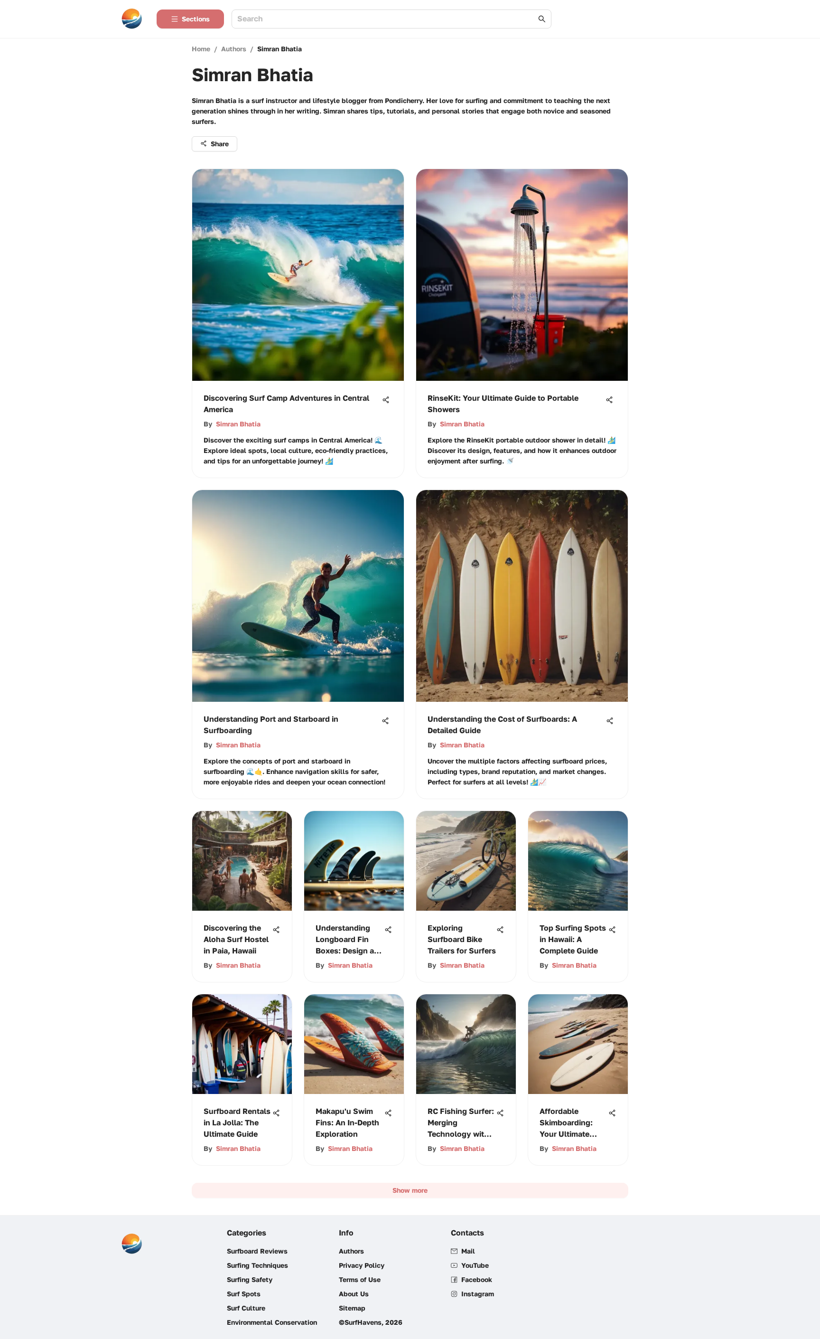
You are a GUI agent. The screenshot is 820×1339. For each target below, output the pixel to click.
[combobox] (386, 19)
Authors (233, 49)
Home (201, 49)
